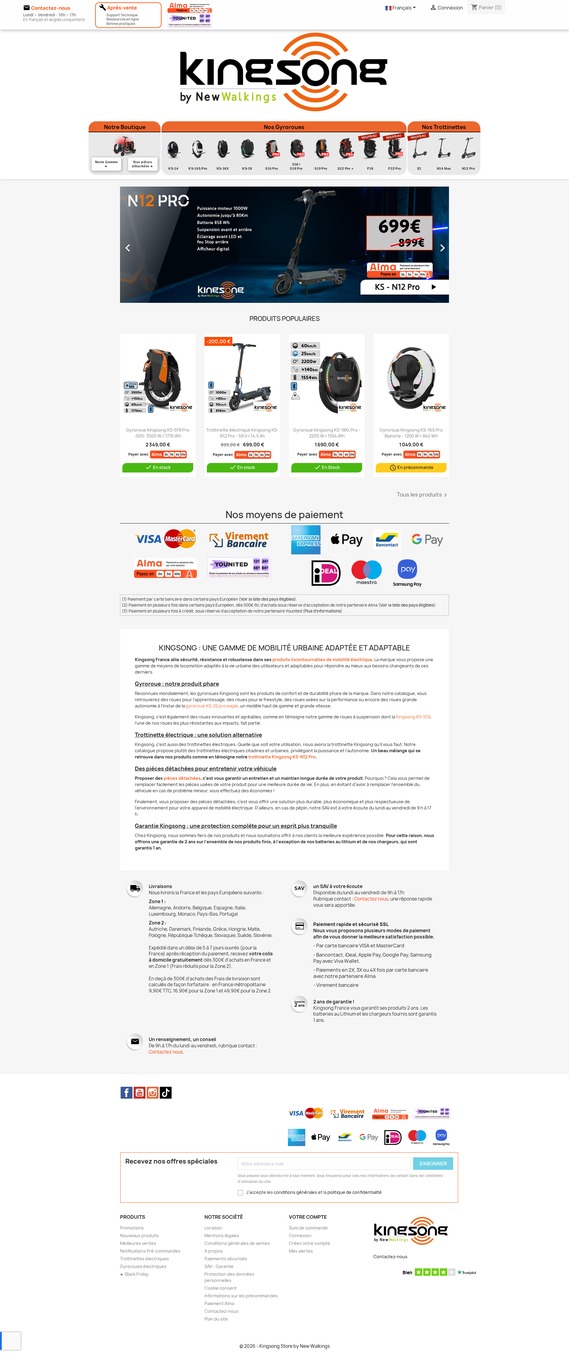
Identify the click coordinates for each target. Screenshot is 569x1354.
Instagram (153, 1093)
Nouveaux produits (139, 1235)
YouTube (140, 1093)
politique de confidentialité (354, 1192)
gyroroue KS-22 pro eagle (212, 706)
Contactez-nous (221, 1311)
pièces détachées (182, 778)
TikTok (166, 1093)
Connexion (300, 1235)
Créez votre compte (309, 1243)
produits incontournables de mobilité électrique (322, 659)
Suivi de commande (308, 1228)
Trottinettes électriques (144, 1258)
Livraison (213, 1228)
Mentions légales (221, 1235)
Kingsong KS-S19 (413, 717)
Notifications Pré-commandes (150, 1251)
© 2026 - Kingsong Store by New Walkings (284, 1346)
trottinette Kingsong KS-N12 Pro (282, 757)
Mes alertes (301, 1251)
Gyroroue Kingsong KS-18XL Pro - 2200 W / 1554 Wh (326, 433)
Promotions (132, 1228)
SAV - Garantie (219, 1266)
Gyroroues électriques (143, 1266)
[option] (284, 245)
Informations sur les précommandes (241, 1296)
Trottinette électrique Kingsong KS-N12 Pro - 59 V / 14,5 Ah (242, 433)
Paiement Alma (219, 1303)
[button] (145, 245)
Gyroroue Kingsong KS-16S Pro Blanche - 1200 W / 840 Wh (411, 433)
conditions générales (295, 1192)
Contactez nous (371, 899)
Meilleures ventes (138, 1243)
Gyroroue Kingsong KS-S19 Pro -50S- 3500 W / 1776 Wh (157, 433)
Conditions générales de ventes (237, 1243)
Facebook (126, 1093)
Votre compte (308, 1217)
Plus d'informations (323, 611)
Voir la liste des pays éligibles (267, 599)
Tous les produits (423, 495)
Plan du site (216, 1319)
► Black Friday (134, 1274)
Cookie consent (220, 1288)
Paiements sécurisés (225, 1258)
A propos (213, 1251)
